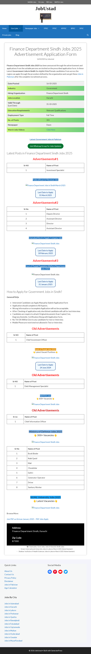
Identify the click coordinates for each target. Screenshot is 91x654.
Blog (17, 35)
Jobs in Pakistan (11, 584)
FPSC (46, 28)
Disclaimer (8, 581)
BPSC (73, 28)
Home (4, 28)
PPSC (54, 28)
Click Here (50, 130)
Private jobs (6, 35)
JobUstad (45, 8)
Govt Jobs (41, 547)
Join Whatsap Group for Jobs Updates (45, 146)
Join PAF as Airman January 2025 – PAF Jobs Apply (27, 519)
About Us (8, 571)
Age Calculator (10, 588)
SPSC (82, 28)
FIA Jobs (41, 2)
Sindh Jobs (60, 547)
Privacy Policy (10, 578)
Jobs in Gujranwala (12, 627)
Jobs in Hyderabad (12, 634)
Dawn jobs (33, 547)
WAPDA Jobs (58, 2)
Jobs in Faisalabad (11, 624)
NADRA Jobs (32, 2)
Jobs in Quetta (10, 617)
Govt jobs (14, 28)
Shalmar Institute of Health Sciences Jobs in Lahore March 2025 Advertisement (47, 551)
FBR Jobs (49, 2)
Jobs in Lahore (10, 610)
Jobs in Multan (10, 630)
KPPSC (63, 28)
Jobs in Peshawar (11, 613)
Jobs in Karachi (50, 547)
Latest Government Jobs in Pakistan (45, 139)
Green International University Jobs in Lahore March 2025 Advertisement (47, 549)
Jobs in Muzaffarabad (13, 640)
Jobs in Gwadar (10, 637)
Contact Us (9, 574)
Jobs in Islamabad (11, 603)
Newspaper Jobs (31, 28)
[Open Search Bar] (87, 35)
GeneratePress (56, 651)
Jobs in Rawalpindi (11, 620)
